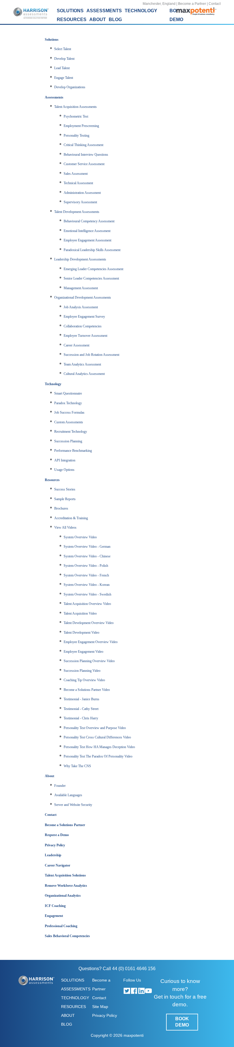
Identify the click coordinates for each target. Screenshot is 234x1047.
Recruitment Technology (70, 432)
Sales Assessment (76, 174)
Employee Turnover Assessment (85, 336)
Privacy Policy (104, 1015)
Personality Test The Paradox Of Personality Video (98, 756)
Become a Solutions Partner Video (87, 690)
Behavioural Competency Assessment (89, 221)
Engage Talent (63, 78)
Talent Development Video (81, 633)
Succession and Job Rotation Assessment (91, 355)
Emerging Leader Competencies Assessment (93, 269)
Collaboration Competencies (83, 326)
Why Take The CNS (77, 766)
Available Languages (68, 795)
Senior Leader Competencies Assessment (91, 278)
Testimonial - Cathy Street (81, 709)
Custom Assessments (68, 422)
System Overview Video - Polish (86, 566)
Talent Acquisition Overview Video (87, 604)
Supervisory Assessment (80, 202)
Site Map (100, 1006)
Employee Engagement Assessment (87, 240)
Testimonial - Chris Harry (81, 718)
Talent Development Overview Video (89, 623)
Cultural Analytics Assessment (84, 374)
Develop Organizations (69, 87)
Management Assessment (81, 288)
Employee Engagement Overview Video (91, 642)
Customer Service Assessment (84, 164)
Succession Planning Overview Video (89, 661)
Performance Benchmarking (73, 451)
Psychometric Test (76, 116)
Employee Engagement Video (83, 652)
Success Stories (64, 489)
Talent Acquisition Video (80, 613)
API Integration (64, 460)
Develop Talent (64, 59)
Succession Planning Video (82, 671)
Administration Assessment (82, 193)
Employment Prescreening (81, 126)
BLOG (115, 19)
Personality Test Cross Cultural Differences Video (97, 737)
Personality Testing (76, 135)
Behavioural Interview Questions (86, 155)
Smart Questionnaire (68, 393)
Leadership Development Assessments (80, 259)
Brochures (61, 508)
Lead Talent (62, 68)
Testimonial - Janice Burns (81, 699)
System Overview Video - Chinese (87, 556)
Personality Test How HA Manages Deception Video (99, 747)
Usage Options (64, 470)
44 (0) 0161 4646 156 (134, 968)
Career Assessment (76, 345)
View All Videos (65, 527)
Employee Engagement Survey (84, 317)
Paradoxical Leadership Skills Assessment (92, 250)
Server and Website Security (73, 805)
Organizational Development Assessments (82, 297)
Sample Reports (65, 499)
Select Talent (62, 49)
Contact (215, 4)
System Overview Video (80, 537)
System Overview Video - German (87, 547)
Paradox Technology (68, 403)
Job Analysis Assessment (81, 307)
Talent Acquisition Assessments (75, 107)
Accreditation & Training (71, 518)
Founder (60, 786)
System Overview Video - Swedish (87, 594)
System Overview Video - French (86, 575)
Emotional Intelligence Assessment (87, 231)
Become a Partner (192, 4)
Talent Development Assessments (76, 212)
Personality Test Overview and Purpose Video (95, 728)
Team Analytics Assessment (82, 364)
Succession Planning (68, 441)
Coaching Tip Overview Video (84, 680)
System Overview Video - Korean (87, 585)
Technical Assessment (78, 183)
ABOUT (68, 1015)
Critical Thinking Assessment (83, 145)
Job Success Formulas (69, 412)
